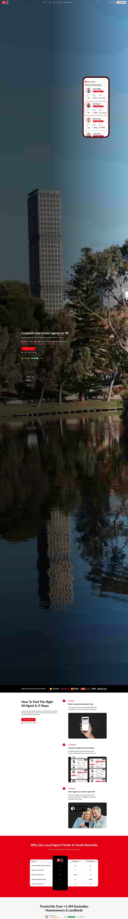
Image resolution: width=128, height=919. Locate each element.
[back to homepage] (5, 2)
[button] (68, 2)
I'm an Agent (121, 2)
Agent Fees (59, 2)
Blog (54, 2)
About (45, 2)
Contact (49, 2)
